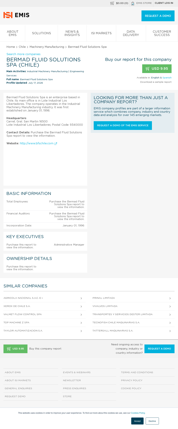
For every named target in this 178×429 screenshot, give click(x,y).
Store (67, 396)
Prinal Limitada (103, 298)
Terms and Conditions (137, 372)
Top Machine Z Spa (16, 322)
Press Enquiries (74, 388)
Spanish (167, 78)
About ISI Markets (18, 380)
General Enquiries (18, 388)
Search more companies (23, 54)
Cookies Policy (138, 412)
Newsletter (72, 380)
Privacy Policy (131, 380)
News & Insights (72, 33)
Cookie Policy (131, 388)
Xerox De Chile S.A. (16, 306)
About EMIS (12, 33)
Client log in (164, 3)
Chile (22, 47)
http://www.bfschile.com (37, 143)
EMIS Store (144, 3)
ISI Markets (101, 33)
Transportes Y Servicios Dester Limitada (122, 314)
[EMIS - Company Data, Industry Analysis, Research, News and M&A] (17, 17)
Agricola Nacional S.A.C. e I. (23, 298)
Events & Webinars (77, 372)
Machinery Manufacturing (47, 47)
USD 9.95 (159, 68)
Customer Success (162, 33)
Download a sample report (156, 82)
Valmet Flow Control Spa (22, 314)
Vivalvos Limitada (105, 306)
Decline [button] (152, 420)
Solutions (41, 33)
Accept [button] (137, 420)
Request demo (15, 396)
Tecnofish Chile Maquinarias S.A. (116, 322)
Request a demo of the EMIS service (122, 125)
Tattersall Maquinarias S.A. (112, 331)
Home (10, 47)
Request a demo (159, 349)
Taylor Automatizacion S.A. (23, 331)
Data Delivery (131, 33)
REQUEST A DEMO (158, 16)
